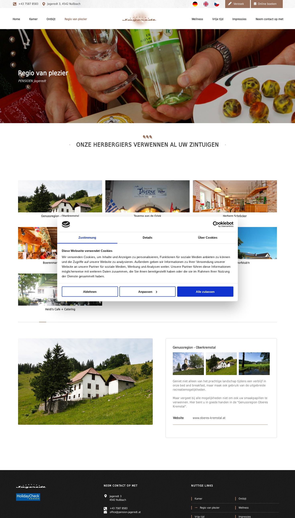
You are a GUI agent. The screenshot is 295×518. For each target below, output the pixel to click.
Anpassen (145, 291)
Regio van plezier (76, 19)
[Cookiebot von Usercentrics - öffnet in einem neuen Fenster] (215, 224)
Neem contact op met (269, 19)
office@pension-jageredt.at (125, 512)
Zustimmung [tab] (87, 237)
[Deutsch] (196, 3)
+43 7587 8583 (28, 3)
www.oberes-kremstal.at (209, 418)
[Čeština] (217, 3)
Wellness (197, 19)
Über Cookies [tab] (207, 237)
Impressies (239, 19)
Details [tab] (148, 237)
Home (16, 19)
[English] (206, 3)
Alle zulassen (205, 291)
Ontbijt (51, 19)
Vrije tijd (217, 19)
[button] (188, 363)
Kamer (33, 19)
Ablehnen (90, 291)
